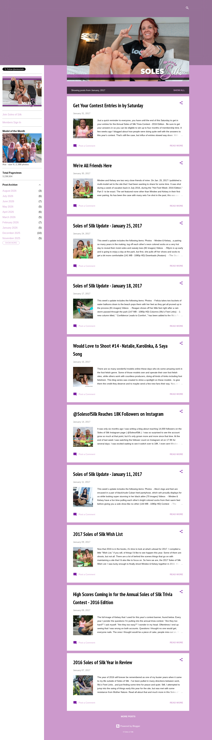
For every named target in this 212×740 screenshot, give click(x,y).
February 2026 (10, 222)
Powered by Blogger (130, 726)
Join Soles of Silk (12, 114)
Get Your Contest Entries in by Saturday (108, 105)
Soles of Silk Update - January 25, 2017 (107, 225)
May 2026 (7, 206)
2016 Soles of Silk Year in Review (102, 662)
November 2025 (11, 238)
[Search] (187, 8)
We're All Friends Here (92, 165)
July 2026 (7, 196)
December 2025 (11, 233)
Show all (179, 90)
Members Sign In (11, 122)
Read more (176, 145)
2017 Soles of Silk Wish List (98, 534)
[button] (181, 103)
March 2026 (9, 217)
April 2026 (8, 212)
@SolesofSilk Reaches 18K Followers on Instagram (118, 414)
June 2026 (8, 201)
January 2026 (10, 227)
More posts (128, 716)
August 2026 (9, 190)
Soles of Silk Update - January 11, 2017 (107, 474)
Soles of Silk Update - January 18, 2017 (107, 285)
